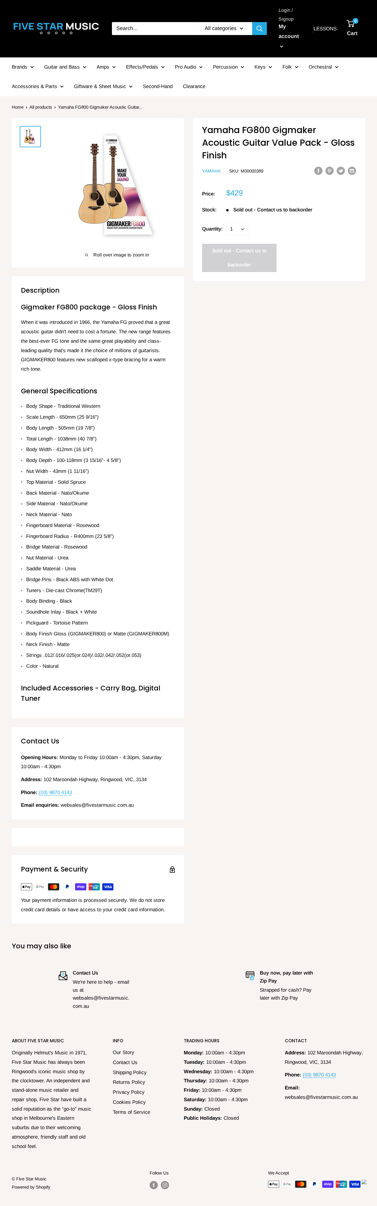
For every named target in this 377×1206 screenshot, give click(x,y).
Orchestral (320, 67)
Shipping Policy (130, 1072)
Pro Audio (185, 67)
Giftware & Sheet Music (100, 86)
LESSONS (325, 29)
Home (18, 107)
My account (289, 31)
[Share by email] (352, 170)
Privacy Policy (129, 1092)
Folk (287, 67)
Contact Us (125, 1062)
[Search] (259, 28)
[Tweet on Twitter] (341, 170)
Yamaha (211, 170)
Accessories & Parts (34, 86)
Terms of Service (131, 1112)
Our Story (123, 1052)
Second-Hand (158, 86)
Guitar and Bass (62, 67)
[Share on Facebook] (318, 170)
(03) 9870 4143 (55, 792)
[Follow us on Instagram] (165, 1185)
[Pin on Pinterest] (329, 170)
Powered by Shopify (31, 1187)
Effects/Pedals (142, 67)
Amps (103, 67)
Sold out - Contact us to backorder (239, 258)
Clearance (194, 86)
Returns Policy (129, 1082)
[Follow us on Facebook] (154, 1185)
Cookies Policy (129, 1102)
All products (40, 107)
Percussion (225, 67)
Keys (260, 67)
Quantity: (212, 229)
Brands (19, 67)
